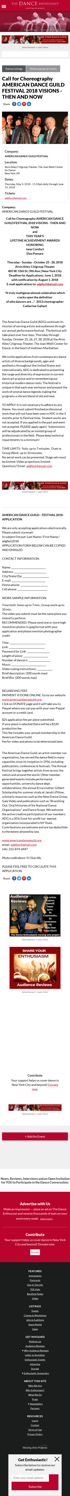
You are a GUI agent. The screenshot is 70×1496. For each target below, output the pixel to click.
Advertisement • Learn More (35, 47)
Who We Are (35, 1385)
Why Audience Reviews (36, 1350)
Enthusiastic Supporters (36, 1373)
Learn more (46, 1218)
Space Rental (35, 1324)
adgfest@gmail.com (16, 198)
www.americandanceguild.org (21, 699)
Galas (35, 1329)
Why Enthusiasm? (35, 1390)
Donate (35, 1252)
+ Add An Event (35, 1136)
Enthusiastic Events (35, 1359)
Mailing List (35, 1341)
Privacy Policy (35, 1434)
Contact (35, 1425)
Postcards (35, 1280)
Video (35, 1298)
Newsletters (36, 1403)
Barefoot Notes (35, 1293)
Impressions (35, 1275)
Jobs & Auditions (35, 1319)
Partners (35, 1408)
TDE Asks (35, 1289)
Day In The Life (35, 1284)
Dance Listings (13, 68)
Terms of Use (35, 1429)
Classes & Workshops (35, 1315)
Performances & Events (43, 68)
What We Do (35, 1394)
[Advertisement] (35, 1034)
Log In (35, 1420)
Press (35, 1399)
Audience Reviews (35, 1346)
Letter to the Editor (35, 1355)
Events (35, 1310)
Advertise (35, 1364)
